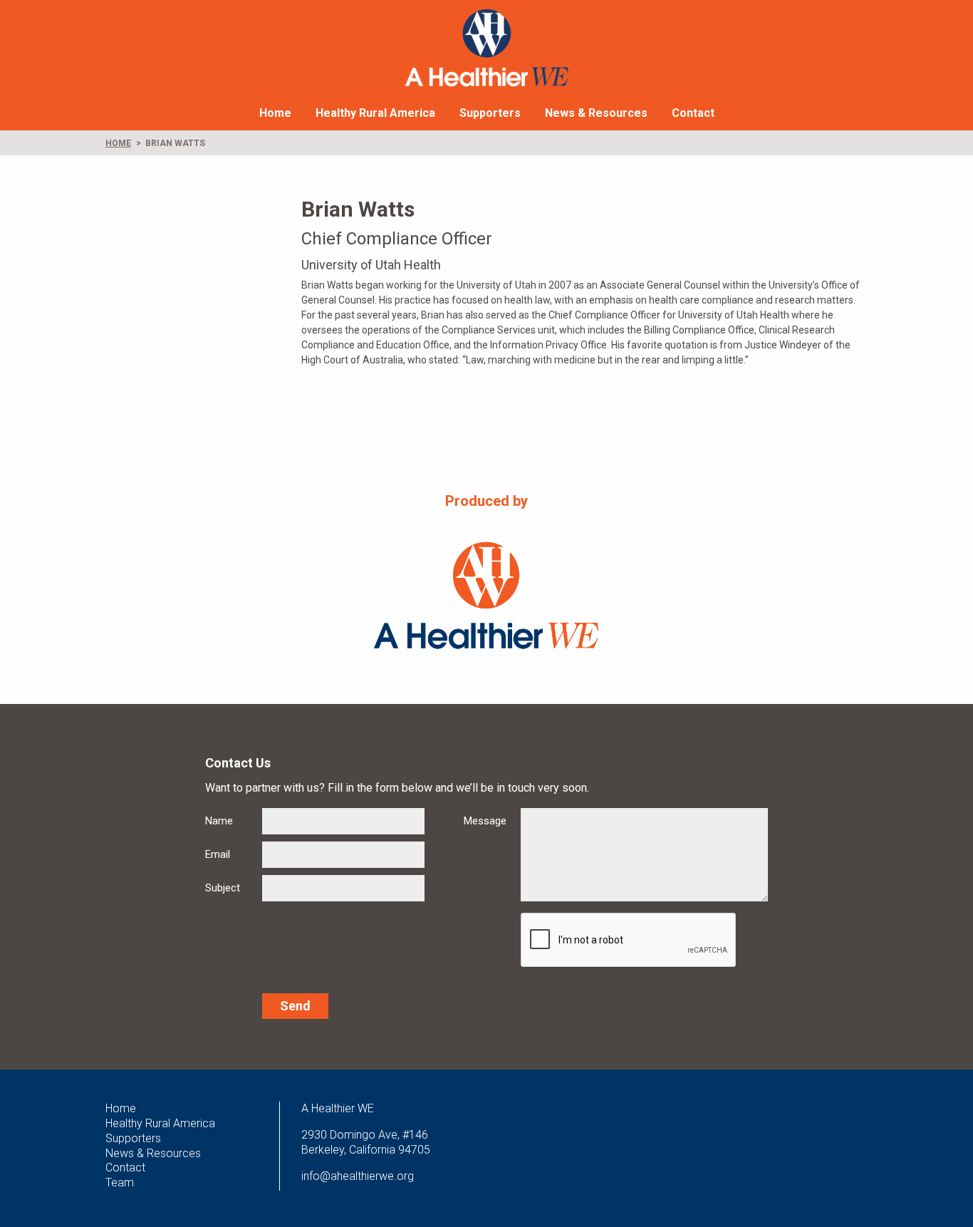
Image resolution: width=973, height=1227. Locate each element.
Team (119, 1182)
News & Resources (596, 113)
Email (217, 854)
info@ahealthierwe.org (357, 1176)
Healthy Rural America (375, 113)
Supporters (490, 113)
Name (219, 820)
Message (485, 820)
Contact (693, 113)
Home (275, 113)
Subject (222, 887)
